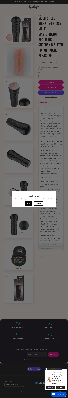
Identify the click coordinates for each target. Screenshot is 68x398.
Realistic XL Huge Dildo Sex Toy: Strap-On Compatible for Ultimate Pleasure (57, 378)
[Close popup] (65, 370)
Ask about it (60, 387)
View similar (50, 387)
